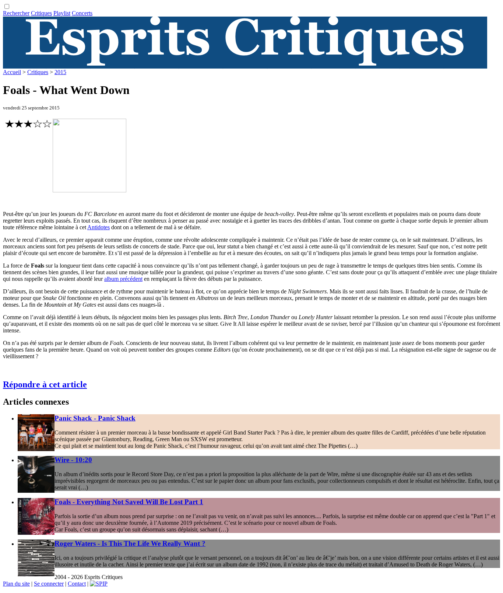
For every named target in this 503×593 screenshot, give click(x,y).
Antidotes (98, 227)
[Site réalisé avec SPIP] (99, 583)
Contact (77, 583)
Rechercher (16, 13)
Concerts (82, 13)
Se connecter (49, 583)
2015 (60, 72)
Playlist (61, 13)
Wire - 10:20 (73, 460)
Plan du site (16, 583)
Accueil (12, 72)
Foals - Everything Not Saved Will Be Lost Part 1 (128, 502)
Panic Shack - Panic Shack (95, 418)
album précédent (123, 279)
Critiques (41, 13)
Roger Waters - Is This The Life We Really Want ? (129, 543)
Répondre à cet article (45, 384)
